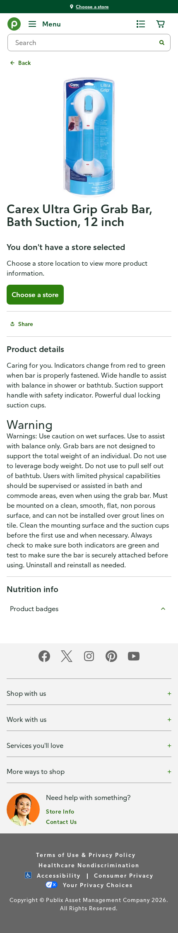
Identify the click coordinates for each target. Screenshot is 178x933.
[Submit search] (161, 42)
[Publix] (14, 25)
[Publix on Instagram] (89, 660)
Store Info (60, 811)
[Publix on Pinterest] (111, 660)
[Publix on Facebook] (44, 660)
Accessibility (58, 875)
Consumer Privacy (124, 875)
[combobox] (84, 42)
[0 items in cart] (161, 24)
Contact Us (61, 821)
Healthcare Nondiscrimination (89, 865)
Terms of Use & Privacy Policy (86, 854)
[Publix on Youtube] (133, 660)
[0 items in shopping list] (141, 24)
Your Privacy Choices (97, 884)
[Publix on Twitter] (66, 660)
